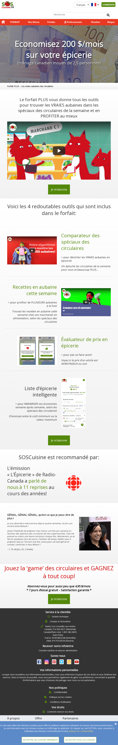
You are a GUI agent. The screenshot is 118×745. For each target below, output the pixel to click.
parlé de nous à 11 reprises (27, 484)
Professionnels (74, 22)
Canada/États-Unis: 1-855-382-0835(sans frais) (60, 633)
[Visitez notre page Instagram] (46, 662)
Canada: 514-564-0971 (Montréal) (60, 629)
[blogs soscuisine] (69, 662)
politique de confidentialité (81, 731)
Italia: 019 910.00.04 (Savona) (60, 640)
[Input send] (108, 15)
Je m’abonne (59, 189)
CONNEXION (108, 4)
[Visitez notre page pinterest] (54, 662)
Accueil (3, 22)
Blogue (111, 22)
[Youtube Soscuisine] (76, 662)
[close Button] (115, 724)
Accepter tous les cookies (80, 739)
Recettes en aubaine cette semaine (35, 290)
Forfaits (51, 22)
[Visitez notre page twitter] (61, 662)
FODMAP (15, 22)
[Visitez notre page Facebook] (39, 662)
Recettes (95, 22)
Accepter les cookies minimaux (40, 739)
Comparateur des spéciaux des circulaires (80, 241)
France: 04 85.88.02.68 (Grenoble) (60, 637)
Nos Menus (33, 22)
